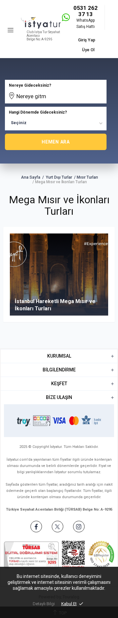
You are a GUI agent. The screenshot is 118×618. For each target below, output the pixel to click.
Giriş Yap (86, 39)
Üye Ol (88, 49)
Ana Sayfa (30, 177)
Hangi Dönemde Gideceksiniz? (38, 112)
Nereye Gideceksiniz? (30, 85)
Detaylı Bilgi (44, 603)
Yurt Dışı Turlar (59, 177)
